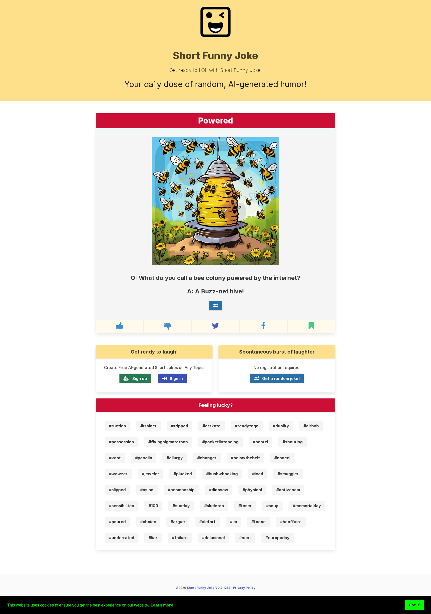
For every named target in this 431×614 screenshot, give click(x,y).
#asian (146, 489)
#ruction (117, 425)
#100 (153, 505)
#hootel (260, 441)
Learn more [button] (162, 605)
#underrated (121, 537)
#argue (178, 521)
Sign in (176, 378)
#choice (148, 521)
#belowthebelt (245, 457)
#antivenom (288, 489)
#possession (121, 441)
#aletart (207, 521)
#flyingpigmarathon (168, 441)
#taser (245, 505)
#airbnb (311, 425)
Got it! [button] (415, 605)
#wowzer (118, 473)
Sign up (139, 378)
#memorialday (307, 505)
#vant (115, 457)
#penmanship (181, 489)
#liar (153, 537)
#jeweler (150, 473)
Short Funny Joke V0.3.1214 (208, 588)
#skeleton (214, 505)
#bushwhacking (222, 473)
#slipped (117, 489)
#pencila (143, 457)
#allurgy (175, 457)
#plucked (183, 473)
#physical (252, 489)
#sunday (181, 505)
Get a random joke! (281, 378)
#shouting (293, 441)
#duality (281, 425)
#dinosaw (218, 489)
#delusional (213, 537)
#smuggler (288, 473)
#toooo (258, 521)
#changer (206, 457)
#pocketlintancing (220, 441)
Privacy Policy (244, 588)
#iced (257, 473)
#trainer (148, 425)
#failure (180, 537)
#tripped (179, 425)
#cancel (282, 457)
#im (233, 521)
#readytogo (246, 425)
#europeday (277, 537)
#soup (272, 505)
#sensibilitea (121, 505)
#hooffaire (291, 521)
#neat (245, 537)
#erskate (211, 425)
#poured (117, 521)
